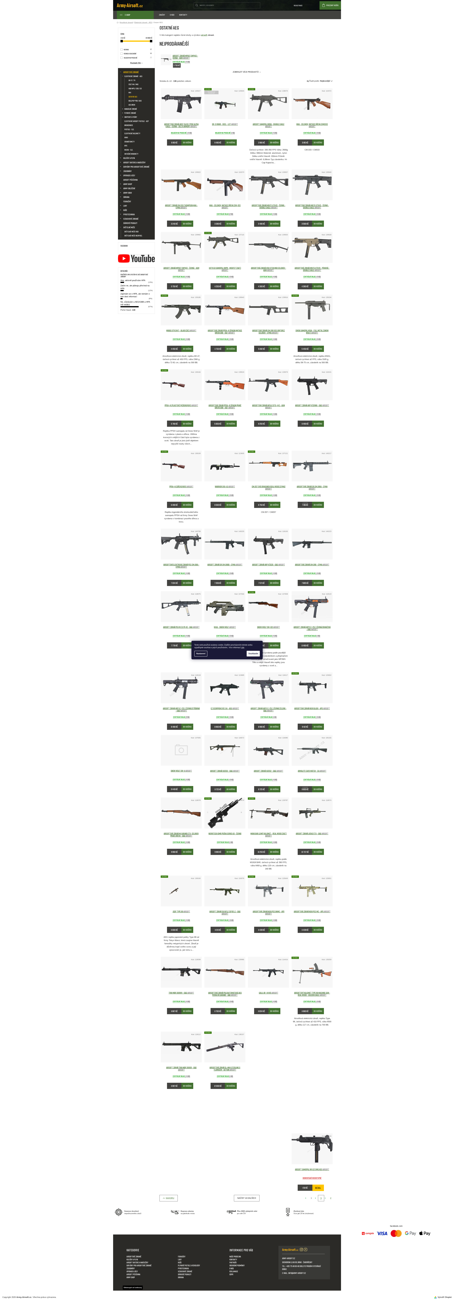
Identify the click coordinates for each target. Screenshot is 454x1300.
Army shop (127, 184)
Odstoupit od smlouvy (133, 1287)
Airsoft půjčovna (130, 179)
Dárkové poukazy (130, 223)
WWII (126, 137)
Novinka (138, 49)
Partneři (233, 1262)
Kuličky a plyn (129, 158)
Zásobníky (127, 171)
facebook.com (396, 1226)
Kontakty (233, 1259)
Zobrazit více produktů (246, 72)
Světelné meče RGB (131, 231)
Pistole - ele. (129, 129)
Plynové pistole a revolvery (189, 1265)
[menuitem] (162, 15)
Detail (318, 1187)
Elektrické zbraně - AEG (133, 76)
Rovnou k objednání (138, 54)
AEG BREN (132, 105)
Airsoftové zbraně (131, 72)
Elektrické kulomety (132, 133)
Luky (125, 205)
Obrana (126, 197)
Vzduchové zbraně (130, 218)
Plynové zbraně (130, 113)
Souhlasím (253, 654)
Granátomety (129, 141)
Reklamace (233, 1271)
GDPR (231, 1274)
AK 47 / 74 (132, 80)
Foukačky (127, 201)
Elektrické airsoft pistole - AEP (136, 121)
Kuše (125, 210)
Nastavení (200, 654)
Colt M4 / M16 (133, 84)
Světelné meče (129, 227)
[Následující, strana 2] (321, 1198)
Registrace (298, 5)
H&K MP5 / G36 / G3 (135, 88)
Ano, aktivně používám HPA (132, 280)
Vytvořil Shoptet (445, 1297)
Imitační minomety (131, 154)
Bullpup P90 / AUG (135, 100)
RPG (125, 145)
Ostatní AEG (133, 96)
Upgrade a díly (129, 175)
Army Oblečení (129, 188)
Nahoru (170, 1198)
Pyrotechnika (129, 214)
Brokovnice (128, 125)
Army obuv (127, 192)
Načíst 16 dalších (246, 1198)
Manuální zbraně (130, 109)
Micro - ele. (128, 150)
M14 (130, 92)
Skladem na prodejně (137, 58)
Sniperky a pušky (130, 117)
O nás (231, 1268)
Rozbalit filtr (135, 63)
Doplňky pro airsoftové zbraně (136, 166)
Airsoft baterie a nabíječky (134, 162)
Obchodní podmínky (237, 1265)
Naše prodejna (235, 1256)
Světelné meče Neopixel (133, 235)
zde (242, 647)
